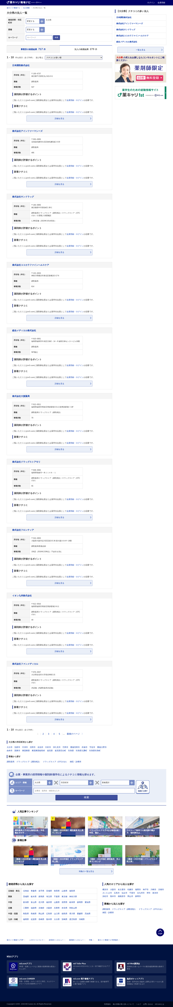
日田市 (33, 747)
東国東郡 (26, 750)
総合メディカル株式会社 (24, 330)
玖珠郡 (71, 750)
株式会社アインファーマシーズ (27, 131)
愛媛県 (80, 913)
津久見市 (57, 747)
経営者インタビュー (56, 940)
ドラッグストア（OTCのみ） (55, 762)
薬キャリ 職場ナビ (13, 8)
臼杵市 (48, 747)
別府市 (17, 747)
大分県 (57, 919)
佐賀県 (33, 919)
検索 (56, 37)
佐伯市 (40, 747)
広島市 (117, 893)
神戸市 (146, 889)
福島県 (72, 891)
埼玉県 (49, 896)
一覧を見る (140, 50)
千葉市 (132, 893)
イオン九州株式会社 (22, 595)
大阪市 (113, 889)
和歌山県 (73, 908)
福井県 (49, 902)
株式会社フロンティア (23, 530)
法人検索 (26, 8)
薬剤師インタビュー (76, 940)
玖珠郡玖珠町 (95, 750)
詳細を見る (59, 118)
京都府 (41, 908)
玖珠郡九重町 (81, 750)
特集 (90, 940)
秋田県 (57, 891)
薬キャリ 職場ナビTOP (15, 940)
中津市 (25, 747)
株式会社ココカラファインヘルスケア (30, 265)
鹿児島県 (73, 919)
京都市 (161, 889)
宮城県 (49, 891)
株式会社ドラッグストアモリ (26, 462)
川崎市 (153, 889)
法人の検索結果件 (85, 49)
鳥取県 (26, 913)
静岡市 (138, 896)
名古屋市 (121, 889)
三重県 (26, 908)
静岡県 (80, 902)
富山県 (33, 902)
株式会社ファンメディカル (25, 664)
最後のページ (73, 734)
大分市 (9, 747)
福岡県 (26, 919)
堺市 (148, 893)
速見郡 (50, 750)
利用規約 (107, 1004)
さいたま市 (107, 893)
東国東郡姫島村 (38, 750)
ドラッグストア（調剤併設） (28, 762)
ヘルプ (138, 1004)
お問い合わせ (148, 1004)
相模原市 (121, 896)
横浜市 (105, 889)
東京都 (64, 896)
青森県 (33, 891)
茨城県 (26, 896)
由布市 (9, 750)
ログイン (151, 2)
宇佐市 (92, 747)
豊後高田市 (75, 747)
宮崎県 (64, 919)
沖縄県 (82, 919)
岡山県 (41, 913)
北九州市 (141, 893)
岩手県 (41, 891)
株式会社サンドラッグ (23, 196)
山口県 (57, 913)
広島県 (49, 913)
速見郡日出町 (60, 750)
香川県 (72, 913)
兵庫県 (57, 908)
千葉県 (57, 896)
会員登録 (161, 2)
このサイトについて (36, 940)
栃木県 (33, 896)
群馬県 (41, 896)
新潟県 (26, 902)
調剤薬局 (10, 762)
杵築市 (84, 747)
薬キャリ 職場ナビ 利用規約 (108, 940)
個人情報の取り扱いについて (123, 1004)
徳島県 (64, 913)
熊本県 (49, 919)
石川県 (41, 902)
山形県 (64, 891)
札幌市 (130, 889)
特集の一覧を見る (86, 871)
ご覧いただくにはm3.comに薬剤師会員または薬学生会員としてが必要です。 (53, 100)
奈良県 (64, 908)
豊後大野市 (102, 747)
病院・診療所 (75, 762)
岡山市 (130, 896)
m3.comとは (159, 1004)
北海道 (26, 891)
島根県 (33, 913)
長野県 (64, 902)
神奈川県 (73, 896)
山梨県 (57, 902)
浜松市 (105, 896)
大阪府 (49, 908)
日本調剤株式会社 (21, 65)
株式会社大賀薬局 (21, 396)
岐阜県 (72, 902)
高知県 (87, 913)
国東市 (17, 750)
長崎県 (41, 919)
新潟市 (155, 893)
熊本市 (113, 896)
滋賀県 (33, 908)
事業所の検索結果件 (33, 49)
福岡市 (138, 889)
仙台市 (124, 893)
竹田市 (65, 747)
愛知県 (87, 902)
